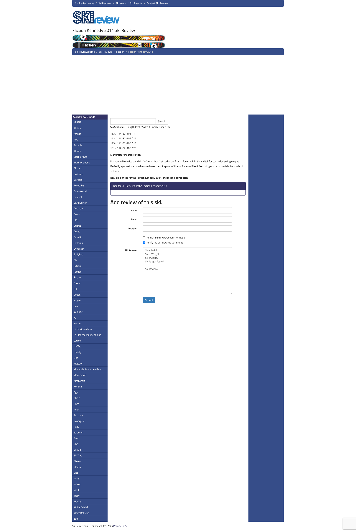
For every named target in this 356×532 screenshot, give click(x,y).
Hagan (77, 300)
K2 (75, 317)
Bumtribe (79, 185)
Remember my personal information (166, 237)
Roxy (76, 427)
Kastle (77, 323)
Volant (77, 484)
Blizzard (78, 168)
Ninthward (79, 381)
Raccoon (78, 415)
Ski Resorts (136, 3)
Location (132, 228)
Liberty (77, 352)
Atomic (77, 151)
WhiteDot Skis (81, 513)
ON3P (77, 398)
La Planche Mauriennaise (87, 335)
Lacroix (77, 340)
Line (76, 358)
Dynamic (78, 243)
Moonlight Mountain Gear (88, 369)
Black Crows (80, 157)
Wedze (77, 501)
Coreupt (78, 197)
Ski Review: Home (85, 52)
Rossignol (79, 421)
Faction (120, 52)
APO (76, 139)
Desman (78, 208)
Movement (80, 375)
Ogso (76, 392)
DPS (76, 220)
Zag (76, 519)
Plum (76, 404)
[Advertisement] (178, 86)
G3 (75, 289)
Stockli (77, 467)
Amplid (77, 134)
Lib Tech (78, 346)
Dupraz (77, 226)
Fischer (78, 277)
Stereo (77, 461)
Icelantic (78, 312)
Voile (76, 478)
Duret (77, 231)
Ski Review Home (84, 3)
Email (134, 219)
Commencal (80, 191)
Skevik (77, 450)
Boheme (78, 174)
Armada (78, 145)
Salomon (78, 432)
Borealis (78, 180)
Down (77, 214)
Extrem (78, 266)
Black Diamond (82, 162)
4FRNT (77, 122)
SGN (76, 444)
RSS (125, 526)
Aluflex (77, 128)
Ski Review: (131, 250)
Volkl (76, 490)
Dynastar (79, 249)
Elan (76, 260)
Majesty (78, 363)
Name (134, 210)
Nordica (78, 386)
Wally (77, 496)
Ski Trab (78, 455)
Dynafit (78, 237)
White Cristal (81, 507)
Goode (77, 294)
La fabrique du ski (83, 329)
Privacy (117, 526)
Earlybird (78, 254)
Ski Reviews (105, 3)
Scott (76, 438)
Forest (77, 283)
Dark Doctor (80, 203)
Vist (76, 473)
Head (76, 306)
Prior (76, 409)
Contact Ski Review (157, 3)
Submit (149, 300)
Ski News (121, 3)
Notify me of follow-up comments (164, 242)
